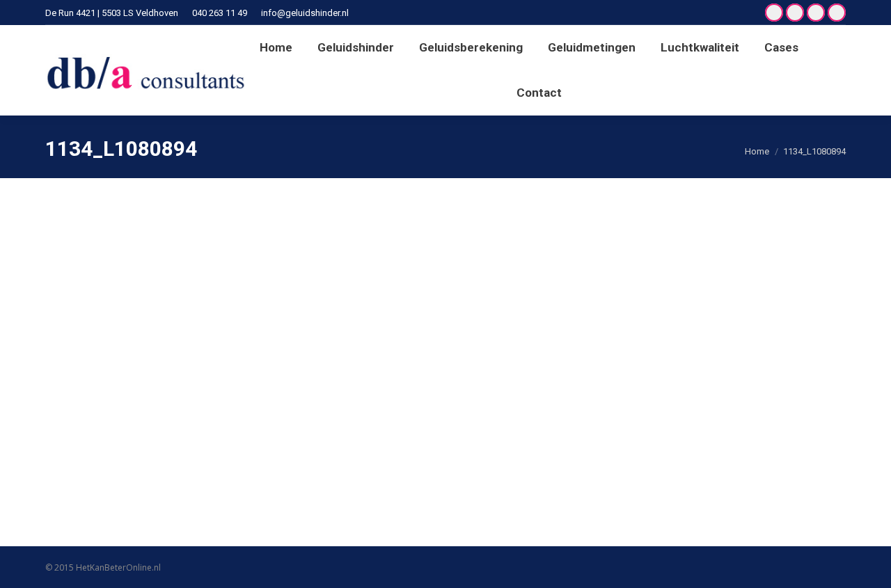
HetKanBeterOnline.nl (118, 567)
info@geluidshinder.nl (305, 13)
